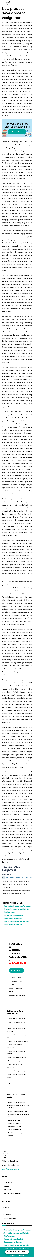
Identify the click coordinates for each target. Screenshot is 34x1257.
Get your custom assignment (17, 1252)
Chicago (18, 877)
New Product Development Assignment (17, 906)
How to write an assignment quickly (18, 1041)
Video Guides (8, 1190)
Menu (4, 2)
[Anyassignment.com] (19, 3)
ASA (23, 877)
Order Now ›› (16, 970)
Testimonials (7, 1211)
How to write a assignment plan (17, 1057)
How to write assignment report (17, 1071)
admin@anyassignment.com (11, 1169)
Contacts (6, 1207)
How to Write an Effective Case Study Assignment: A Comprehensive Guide (18, 1114)
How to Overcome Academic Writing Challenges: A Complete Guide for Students (18, 1105)
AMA (30, 877)
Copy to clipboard (9, 887)
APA (3, 877)
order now (17, 132)
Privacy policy (7, 1214)
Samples (6, 1186)
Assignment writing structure (17, 1061)
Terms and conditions (9, 1218)
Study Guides (8, 1182)
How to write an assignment (16, 1018)
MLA (7, 877)
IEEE (26, 877)
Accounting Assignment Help (12, 1193)
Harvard (12, 877)
